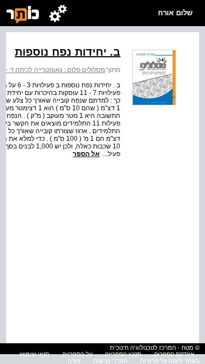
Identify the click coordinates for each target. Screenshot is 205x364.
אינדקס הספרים (174, 354)
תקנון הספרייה (123, 354)
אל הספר (86, 154)
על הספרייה (77, 354)
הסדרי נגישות (110, 360)
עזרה (74, 360)
